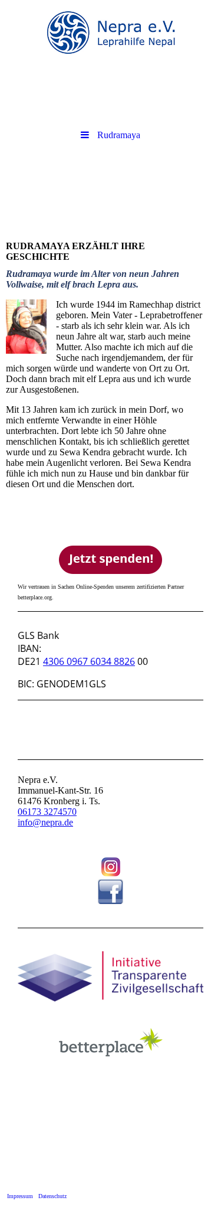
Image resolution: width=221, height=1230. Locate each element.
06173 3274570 (47, 812)
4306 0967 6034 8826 (89, 661)
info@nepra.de (45, 822)
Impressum (20, 1196)
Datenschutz (52, 1196)
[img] (110, 32)
